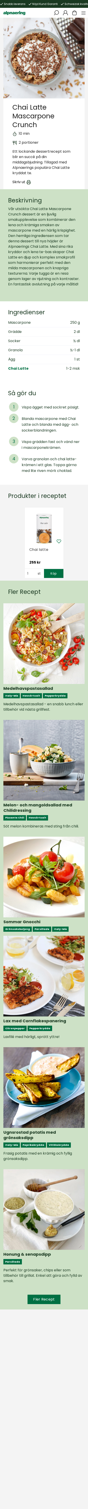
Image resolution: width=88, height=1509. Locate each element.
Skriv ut (18, 182)
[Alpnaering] (14, 12)
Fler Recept (44, 1299)
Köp (54, 573)
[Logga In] (65, 13)
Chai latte (39, 549)
